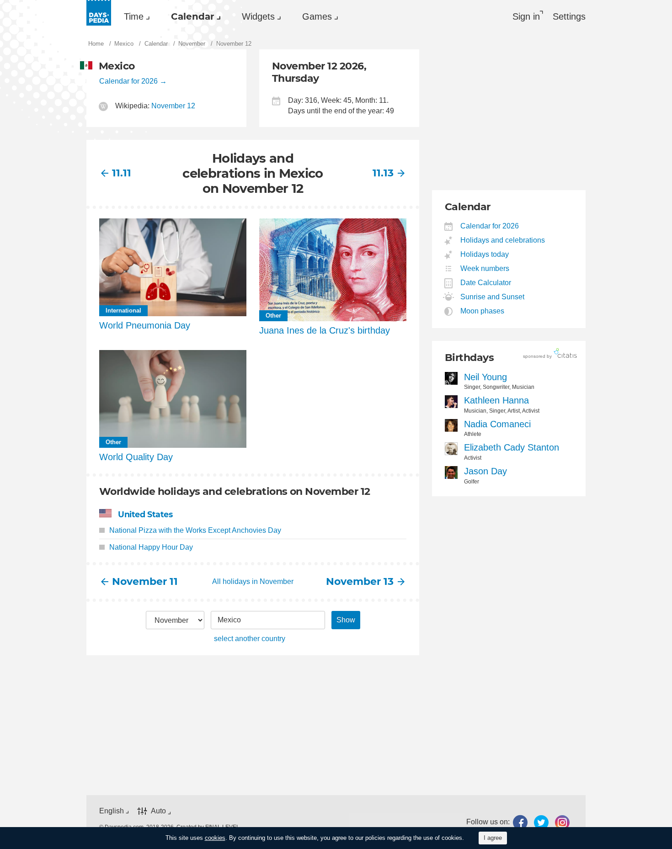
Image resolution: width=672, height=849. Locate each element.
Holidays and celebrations (503, 240)
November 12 (173, 106)
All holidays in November (252, 581)
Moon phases (482, 311)
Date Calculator (486, 283)
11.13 (383, 173)
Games (317, 16)
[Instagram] (562, 822)
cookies (215, 837)
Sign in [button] (526, 16)
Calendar (192, 16)
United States (145, 514)
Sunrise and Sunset (492, 297)
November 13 (360, 581)
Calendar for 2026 (128, 81)
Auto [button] (158, 811)
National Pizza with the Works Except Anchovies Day (195, 530)
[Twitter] (541, 822)
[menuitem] (134, 16)
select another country (249, 638)
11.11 (121, 173)
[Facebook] (520, 822)
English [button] (111, 811)
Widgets (258, 16)
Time (134, 16)
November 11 (145, 581)
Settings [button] (569, 16)
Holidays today (485, 254)
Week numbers (485, 268)
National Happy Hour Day (151, 547)
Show (345, 620)
